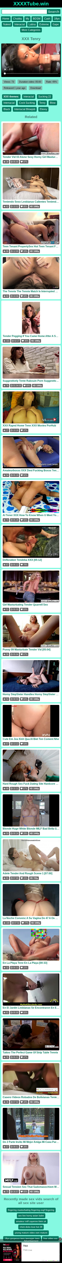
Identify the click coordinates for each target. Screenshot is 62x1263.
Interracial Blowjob (24, 109)
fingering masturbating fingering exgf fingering (31, 1210)
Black (6, 109)
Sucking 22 (44, 96)
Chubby (17, 18)
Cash (47, 18)
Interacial (19, 24)
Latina (32, 24)
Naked (7, 24)
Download (35, 88)
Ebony (43, 109)
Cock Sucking (27, 102)
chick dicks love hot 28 (31, 1227)
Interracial (9, 102)
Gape (56, 24)
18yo (57, 18)
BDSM (36, 18)
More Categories (31, 30)
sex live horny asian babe (31, 1215)
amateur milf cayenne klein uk (31, 1221)
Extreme (44, 24)
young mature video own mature (31, 1232)
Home (5, 18)
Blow (53, 102)
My (27, 18)
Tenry (42, 102)
